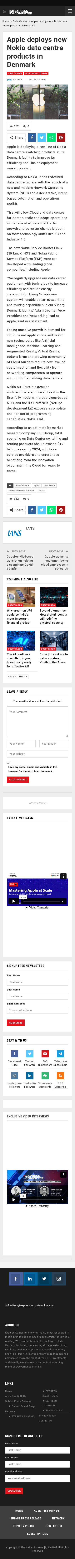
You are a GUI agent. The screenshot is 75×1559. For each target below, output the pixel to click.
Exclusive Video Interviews (28, 1116)
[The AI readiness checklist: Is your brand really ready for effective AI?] (21, 641)
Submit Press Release (18, 1401)
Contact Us (45, 1420)
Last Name (13, 989)
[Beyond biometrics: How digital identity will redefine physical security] (54, 597)
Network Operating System (21, 490)
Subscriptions (37, 1534)
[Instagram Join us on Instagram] (59, 1278)
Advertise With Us (15, 1396)
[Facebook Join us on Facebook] (16, 1278)
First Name (13, 975)
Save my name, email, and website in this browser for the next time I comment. (33, 769)
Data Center (20, 21)
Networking (31, 73)
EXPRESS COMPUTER (49, 1403)
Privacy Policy (47, 1415)
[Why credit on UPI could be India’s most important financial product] (21, 597)
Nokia (41, 490)
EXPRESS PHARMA (23, 1416)
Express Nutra (54, 1410)
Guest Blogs (15, 605)
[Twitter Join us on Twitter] (44, 1278)
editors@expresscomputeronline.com (32, 1305)
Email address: (16, 1003)
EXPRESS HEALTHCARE (50, 1393)
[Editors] (7, 1305)
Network (10, 1411)
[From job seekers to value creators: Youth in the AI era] (54, 641)
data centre (49, 485)
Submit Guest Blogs (24, 1406)
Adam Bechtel (22, 485)
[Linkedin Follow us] (30, 1278)
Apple (37, 485)
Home (5, 21)
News (44, 73)
